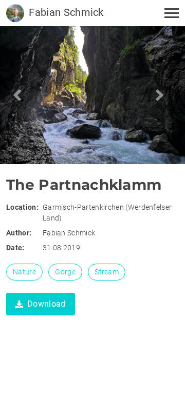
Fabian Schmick (65, 12)
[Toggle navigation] (168, 13)
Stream (107, 272)
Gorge (65, 272)
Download (46, 304)
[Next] (21, 95)
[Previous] (163, 95)
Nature (24, 272)
